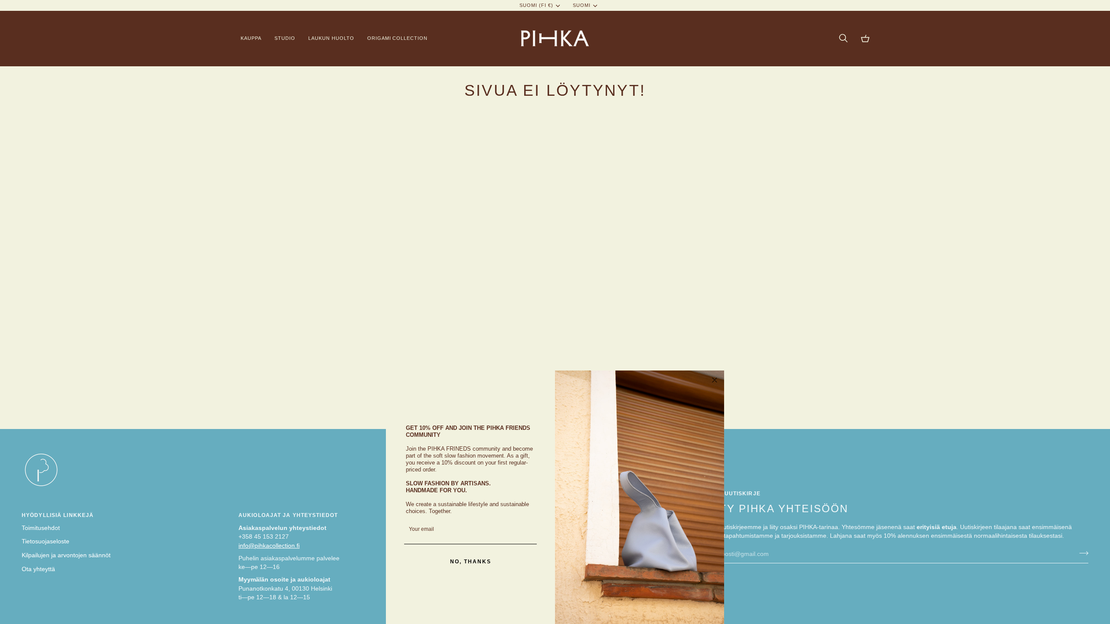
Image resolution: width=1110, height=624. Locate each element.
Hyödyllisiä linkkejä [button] (58, 515)
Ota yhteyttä (38, 569)
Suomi (582, 5)
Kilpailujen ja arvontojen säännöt (66, 555)
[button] (254, 38)
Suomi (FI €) (536, 5)
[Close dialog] (714, 380)
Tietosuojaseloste (45, 541)
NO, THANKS (470, 562)
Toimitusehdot (41, 528)
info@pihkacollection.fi (269, 546)
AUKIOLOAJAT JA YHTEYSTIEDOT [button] (288, 515)
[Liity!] (1081, 553)
